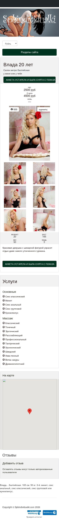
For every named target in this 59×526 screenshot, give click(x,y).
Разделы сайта (29, 53)
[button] (29, 411)
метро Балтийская (20, 70)
